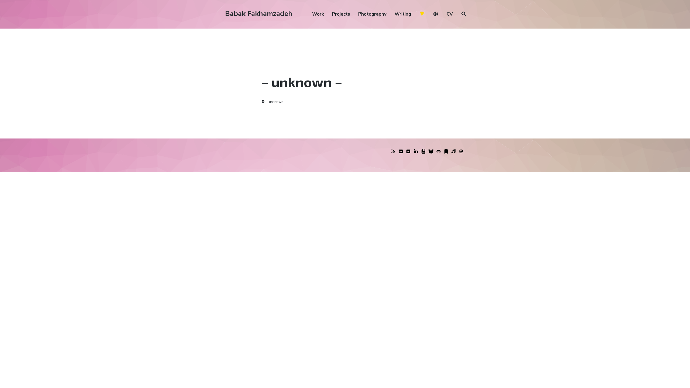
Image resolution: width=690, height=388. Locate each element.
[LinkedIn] (416, 152)
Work (318, 14)
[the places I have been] (408, 152)
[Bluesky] (431, 152)
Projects (341, 14)
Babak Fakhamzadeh (258, 13)
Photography (372, 14)
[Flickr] (401, 152)
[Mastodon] (461, 152)
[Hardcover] (423, 152)
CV (450, 14)
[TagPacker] (446, 152)
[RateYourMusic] (453, 152)
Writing (403, 14)
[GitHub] (438, 152)
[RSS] (393, 152)
